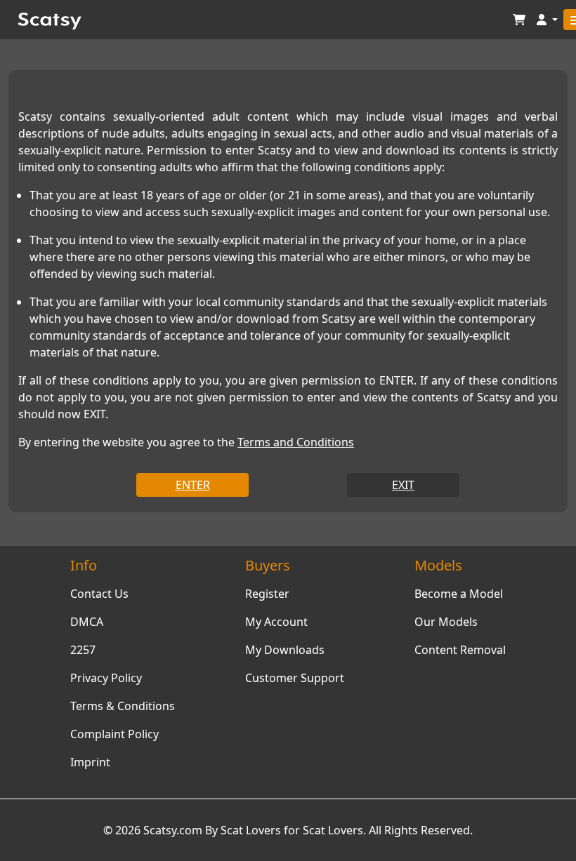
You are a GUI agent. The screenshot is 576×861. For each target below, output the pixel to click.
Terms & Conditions (122, 706)
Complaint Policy (114, 734)
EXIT (403, 485)
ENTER (193, 485)
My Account (276, 621)
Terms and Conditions (295, 442)
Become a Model (458, 593)
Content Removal (460, 650)
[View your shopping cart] (519, 20)
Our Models (446, 621)
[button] (547, 20)
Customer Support (294, 678)
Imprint (90, 762)
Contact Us (99, 593)
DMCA (86, 621)
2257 (83, 650)
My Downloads (285, 650)
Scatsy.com (172, 830)
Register (267, 593)
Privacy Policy (106, 678)
